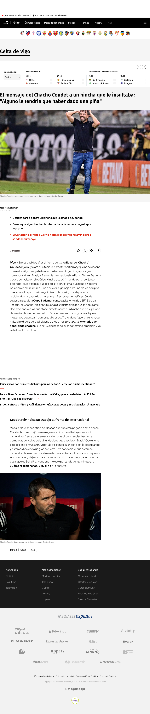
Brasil (32, 550)
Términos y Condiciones (44, 676)
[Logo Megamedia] (76, 689)
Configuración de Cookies (87, 676)
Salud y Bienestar (87, 599)
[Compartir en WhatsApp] (78, 250)
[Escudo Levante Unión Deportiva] (66, 33)
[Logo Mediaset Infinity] (22, 631)
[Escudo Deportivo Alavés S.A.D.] (38, 33)
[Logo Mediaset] (75, 618)
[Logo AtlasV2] (39, 661)
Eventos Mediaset (88, 593)
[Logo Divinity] (128, 631)
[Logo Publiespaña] (75, 662)
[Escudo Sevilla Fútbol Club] (116, 33)
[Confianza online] (75, 703)
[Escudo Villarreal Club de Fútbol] (127, 33)
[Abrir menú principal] (145, 22)
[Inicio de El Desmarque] (6, 22)
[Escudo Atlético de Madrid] (27, 33)
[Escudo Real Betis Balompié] (100, 33)
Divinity (46, 593)
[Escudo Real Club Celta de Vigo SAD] (33, 33)
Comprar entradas (88, 576)
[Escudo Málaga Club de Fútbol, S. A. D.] (72, 33)
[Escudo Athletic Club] (22, 33)
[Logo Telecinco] (57, 631)
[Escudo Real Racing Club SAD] (83, 33)
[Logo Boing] (93, 641)
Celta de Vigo (15, 51)
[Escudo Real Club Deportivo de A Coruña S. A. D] (94, 33)
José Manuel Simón (9, 208)
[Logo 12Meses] (128, 652)
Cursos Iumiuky (86, 587)
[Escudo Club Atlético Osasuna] (77, 33)
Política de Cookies (108, 676)
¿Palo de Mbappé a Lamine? (16, 15)
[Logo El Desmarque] (22, 641)
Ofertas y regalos (87, 581)
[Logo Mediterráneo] (110, 662)
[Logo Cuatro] (93, 631)
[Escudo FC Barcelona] (55, 33)
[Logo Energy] (128, 641)
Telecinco (47, 581)
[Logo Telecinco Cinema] (92, 651)
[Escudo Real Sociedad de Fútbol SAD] (111, 33)
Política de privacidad (65, 676)
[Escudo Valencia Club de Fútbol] (122, 33)
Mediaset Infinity (51, 576)
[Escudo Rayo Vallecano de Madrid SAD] (88, 33)
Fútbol (16, 22)
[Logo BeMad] (22, 651)
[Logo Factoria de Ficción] (57, 641)
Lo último (11, 581)
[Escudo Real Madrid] (105, 33)
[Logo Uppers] (57, 651)
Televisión (11, 587)
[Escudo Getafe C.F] (61, 33)
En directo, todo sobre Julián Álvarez (51, 15)
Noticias (10, 576)
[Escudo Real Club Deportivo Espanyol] (49, 33)
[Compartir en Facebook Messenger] (91, 250)
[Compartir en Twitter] (85, 250)
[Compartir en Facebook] (98, 250)
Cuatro (46, 587)
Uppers (46, 599)
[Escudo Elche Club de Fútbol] (44, 33)
